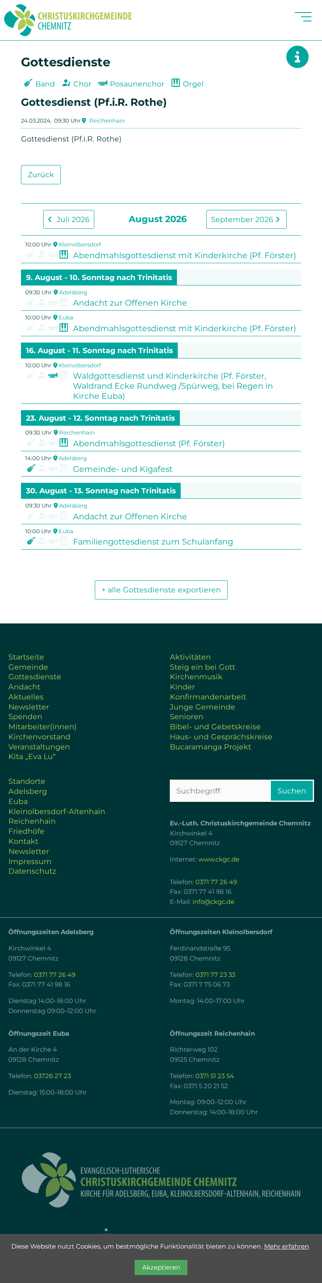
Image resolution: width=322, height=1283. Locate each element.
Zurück (41, 174)
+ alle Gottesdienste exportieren (161, 589)
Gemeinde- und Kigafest (123, 469)
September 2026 (243, 219)
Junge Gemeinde (202, 706)
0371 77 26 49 (216, 882)
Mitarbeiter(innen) (42, 726)
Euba (66, 317)
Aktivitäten (190, 656)
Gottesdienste (34, 676)
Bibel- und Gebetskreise (215, 726)
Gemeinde (28, 666)
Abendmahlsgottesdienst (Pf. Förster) (149, 443)
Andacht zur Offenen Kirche (130, 303)
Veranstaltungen (39, 746)
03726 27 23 (52, 1076)
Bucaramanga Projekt (210, 746)
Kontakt (23, 841)
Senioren (186, 716)
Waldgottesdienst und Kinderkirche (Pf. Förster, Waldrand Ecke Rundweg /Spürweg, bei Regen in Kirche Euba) (173, 386)
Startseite (26, 656)
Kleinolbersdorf (80, 244)
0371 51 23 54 (214, 1076)
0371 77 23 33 (215, 975)
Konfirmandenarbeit (208, 696)
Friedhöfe (26, 831)
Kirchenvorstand (39, 736)
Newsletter (28, 706)
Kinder (182, 686)
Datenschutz (32, 871)
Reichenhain (107, 120)
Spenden (25, 716)
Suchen (292, 790)
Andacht (24, 686)
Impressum (30, 861)
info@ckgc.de (213, 902)
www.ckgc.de (218, 859)
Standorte (26, 781)
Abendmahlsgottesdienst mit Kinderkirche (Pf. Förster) (184, 255)
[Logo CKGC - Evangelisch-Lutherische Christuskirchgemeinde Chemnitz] (161, 1179)
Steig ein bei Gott (202, 666)
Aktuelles (26, 696)
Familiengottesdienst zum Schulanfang (153, 542)
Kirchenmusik (196, 676)
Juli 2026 (72, 219)
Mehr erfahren (286, 1246)
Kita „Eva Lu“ (32, 756)
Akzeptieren (161, 1267)
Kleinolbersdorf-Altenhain (56, 811)
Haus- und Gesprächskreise (221, 736)
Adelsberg (73, 292)
